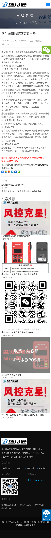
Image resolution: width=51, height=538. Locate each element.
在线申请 (6, 468)
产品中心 (18, 468)
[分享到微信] (19, 172)
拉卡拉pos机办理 (8, 505)
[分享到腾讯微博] (12, 172)
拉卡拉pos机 (25, 505)
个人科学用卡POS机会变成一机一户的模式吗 (21, 191)
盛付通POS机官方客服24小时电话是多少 (19, 274)
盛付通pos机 (6, 508)
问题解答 (25, 22)
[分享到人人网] (15, 172)
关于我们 (42, 468)
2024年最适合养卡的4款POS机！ (16, 236)
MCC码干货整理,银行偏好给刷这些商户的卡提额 (22, 415)
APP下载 (30, 468)
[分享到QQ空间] (6, 172)
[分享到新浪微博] (9, 172)
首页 (16, 22)
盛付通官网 (39, 505)
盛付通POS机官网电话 (11, 375)
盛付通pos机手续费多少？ (13, 184)
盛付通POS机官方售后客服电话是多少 (18, 332)
